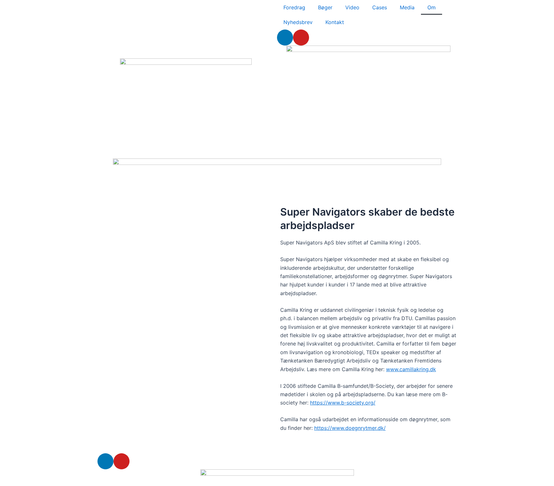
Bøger (325, 7)
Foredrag (294, 7)
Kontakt (334, 22)
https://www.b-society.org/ (342, 402)
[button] (185, 205)
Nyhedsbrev (298, 22)
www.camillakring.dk (411, 369)
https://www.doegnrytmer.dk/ (350, 428)
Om (431, 7)
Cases (379, 7)
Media (407, 7)
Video (352, 7)
